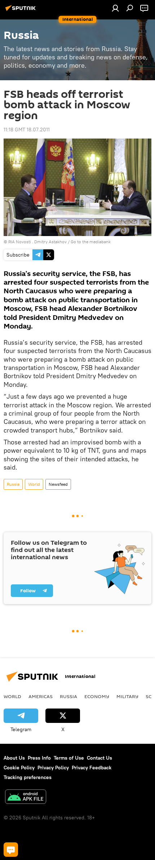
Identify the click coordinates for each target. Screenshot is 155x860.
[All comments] (11, 849)
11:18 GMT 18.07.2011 (27, 129)
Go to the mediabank (91, 241)
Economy (96, 696)
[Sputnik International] (22, 11)
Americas (40, 696)
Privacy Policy (53, 767)
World (34, 484)
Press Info (39, 758)
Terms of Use (69, 758)
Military (127, 696)
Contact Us (99, 758)
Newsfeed (58, 484)
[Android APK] (25, 797)
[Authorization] (115, 8)
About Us (14, 758)
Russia (13, 484)
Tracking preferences (28, 777)
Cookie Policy (19, 767)
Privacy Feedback (91, 767)
